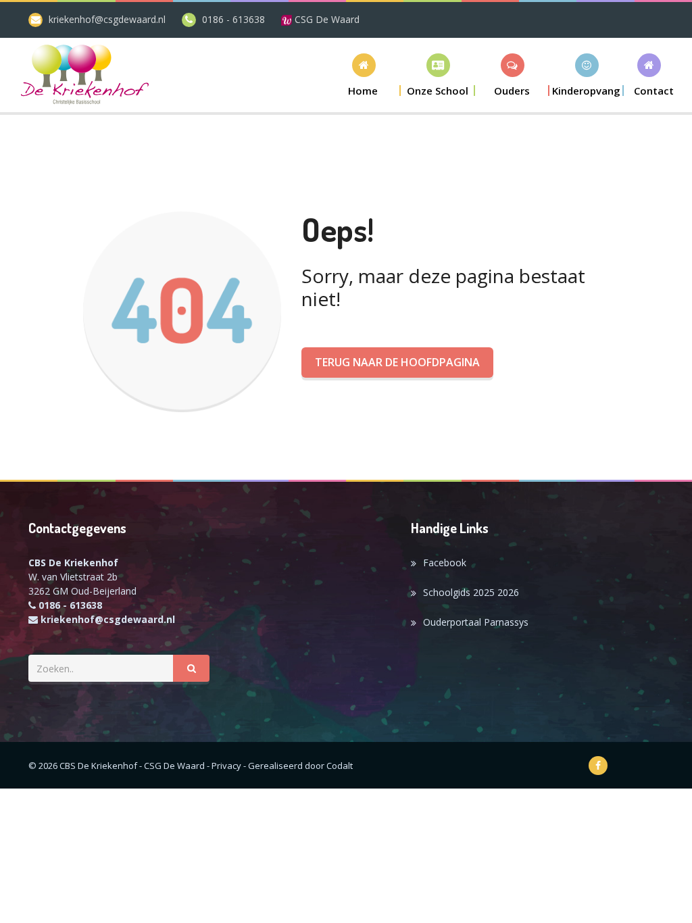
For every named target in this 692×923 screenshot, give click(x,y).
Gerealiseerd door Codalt (300, 765)
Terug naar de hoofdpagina (397, 362)
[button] (438, 74)
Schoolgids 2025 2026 (471, 592)
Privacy (226, 765)
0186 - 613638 (233, 19)
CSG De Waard (326, 19)
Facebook (444, 562)
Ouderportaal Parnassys (475, 622)
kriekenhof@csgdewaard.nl (107, 19)
